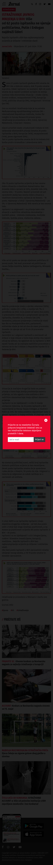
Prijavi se (39, 439)
